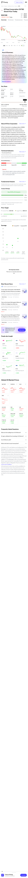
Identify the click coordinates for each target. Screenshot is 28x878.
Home (2, 6)
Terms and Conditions (6, 464)
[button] (11, 160)
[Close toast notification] (2, 871)
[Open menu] (26, 2)
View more (21, 123)
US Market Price (11, 6)
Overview (3, 20)
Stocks (16, 6)
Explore (5, 6)
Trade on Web (19, 2)
